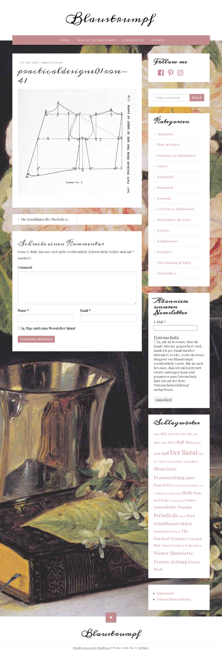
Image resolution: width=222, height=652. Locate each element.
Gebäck (177, 461)
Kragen (185, 485)
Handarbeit (165, 177)
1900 (197, 442)
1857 (163, 433)
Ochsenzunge (177, 500)
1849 (156, 434)
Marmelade (175, 493)
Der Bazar (184, 452)
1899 (189, 442)
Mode (187, 492)
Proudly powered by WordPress (91, 647)
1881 (183, 434)
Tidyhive (143, 647)
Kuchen (194, 485)
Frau (169, 461)
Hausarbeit (165, 187)
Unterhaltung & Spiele (174, 262)
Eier (156, 461)
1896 (163, 442)
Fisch (162, 461)
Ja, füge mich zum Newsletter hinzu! (48, 328)
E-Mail (160, 322)
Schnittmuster (167, 241)
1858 (170, 434)
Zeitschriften (166, 273)
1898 (179, 442)
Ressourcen (133, 40)
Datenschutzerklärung (174, 599)
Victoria (166, 545)
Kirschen (175, 485)
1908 (157, 453)
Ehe (201, 453)
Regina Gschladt (52, 62)
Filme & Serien (168, 144)
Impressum (165, 593)
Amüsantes (165, 134)
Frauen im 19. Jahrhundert (176, 155)
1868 (177, 434)
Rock (191, 515)
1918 (165, 453)
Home (64, 40)
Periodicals (166, 515)
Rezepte (163, 230)
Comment (25, 267)
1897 (170, 442)
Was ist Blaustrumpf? (97, 40)
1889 (195, 434)
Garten (162, 166)
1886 (190, 434)
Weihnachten (193, 545)
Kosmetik (164, 198)
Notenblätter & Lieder (174, 220)
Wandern (178, 545)
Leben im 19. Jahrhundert (176, 209)
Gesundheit (190, 461)
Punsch (182, 516)
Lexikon (157, 40)
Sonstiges (164, 252)
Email (85, 310)
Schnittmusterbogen (167, 531)
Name (23, 310)
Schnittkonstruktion (173, 523)
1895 (157, 442)
